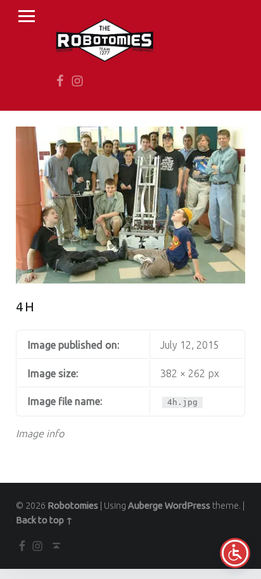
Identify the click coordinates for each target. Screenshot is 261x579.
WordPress (187, 506)
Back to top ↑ (44, 520)
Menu (26, 16)
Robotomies (73, 506)
